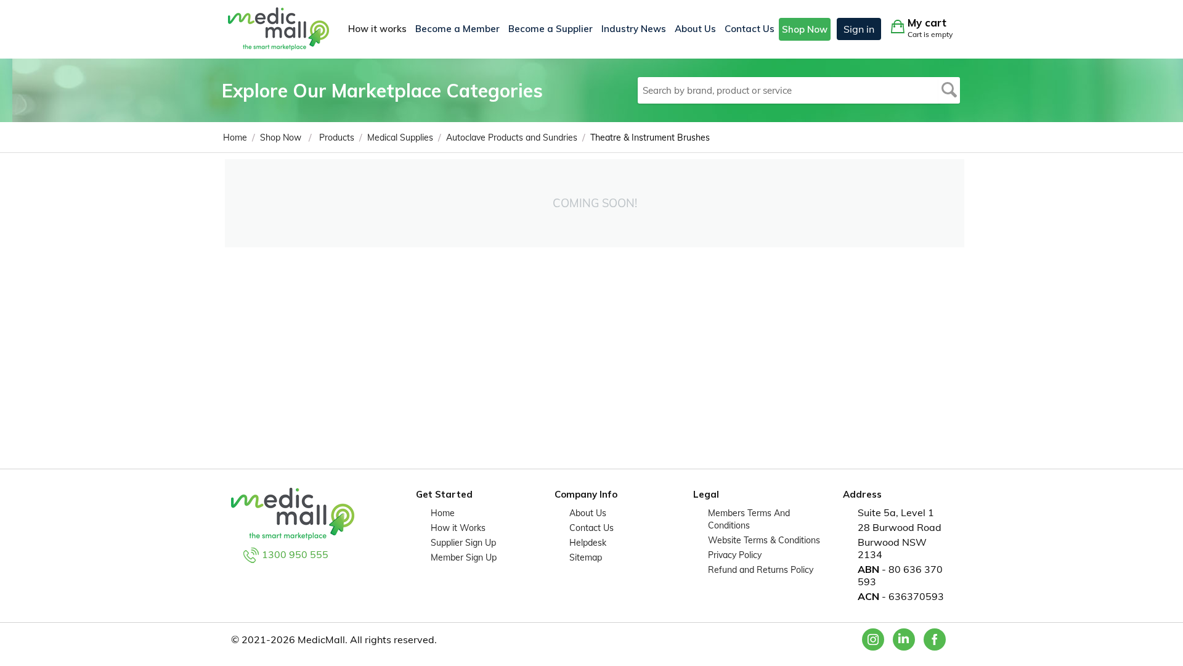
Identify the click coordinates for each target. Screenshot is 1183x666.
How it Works (458, 527)
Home (443, 513)
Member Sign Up (464, 557)
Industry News (633, 29)
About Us (695, 29)
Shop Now (804, 29)
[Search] (949, 90)
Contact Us (749, 29)
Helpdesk (587, 542)
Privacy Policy (735, 555)
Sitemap (585, 557)
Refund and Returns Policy (760, 569)
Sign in (859, 29)
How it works (377, 29)
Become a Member (457, 29)
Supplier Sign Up (463, 542)
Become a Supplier (550, 29)
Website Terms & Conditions (764, 540)
